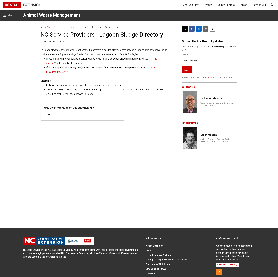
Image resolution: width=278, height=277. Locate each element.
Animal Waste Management (51, 15)
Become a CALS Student (159, 264)
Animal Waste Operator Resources (56, 27)
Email (185, 54)
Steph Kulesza (208, 134)
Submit (187, 69)
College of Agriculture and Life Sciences (167, 259)
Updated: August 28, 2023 (52, 42)
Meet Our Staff (190, 4)
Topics (243, 4)
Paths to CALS (260, 4)
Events (208, 4)
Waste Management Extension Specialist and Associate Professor (217, 104)
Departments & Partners (159, 255)
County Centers (226, 4)
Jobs (148, 250)
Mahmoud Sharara (211, 98)
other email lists (207, 77)
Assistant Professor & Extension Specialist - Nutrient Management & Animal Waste (216, 140)
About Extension (154, 245)
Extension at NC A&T (157, 269)
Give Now (151, 273)
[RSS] (219, 272)
